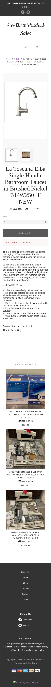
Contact (25, 594)
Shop (16, 59)
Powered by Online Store (25, 663)
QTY (5, 217)
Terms (25, 599)
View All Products (25, 364)
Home (7, 59)
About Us (25, 588)
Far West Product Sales (25, 29)
